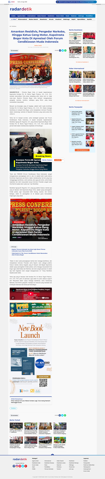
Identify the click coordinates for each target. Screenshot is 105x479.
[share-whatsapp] (65, 50)
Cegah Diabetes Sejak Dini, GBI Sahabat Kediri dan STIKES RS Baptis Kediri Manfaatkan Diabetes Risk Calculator (78, 128)
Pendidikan (89, 16)
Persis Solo (71, 467)
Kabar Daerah (41, 16)
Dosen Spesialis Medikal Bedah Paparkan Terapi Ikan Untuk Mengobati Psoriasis (89, 56)
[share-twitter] (63, 50)
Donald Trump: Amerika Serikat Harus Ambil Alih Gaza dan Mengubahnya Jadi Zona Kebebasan (75, 81)
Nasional (73, 16)
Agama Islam (21, 16)
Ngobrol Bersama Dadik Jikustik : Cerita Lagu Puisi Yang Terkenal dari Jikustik (78, 120)
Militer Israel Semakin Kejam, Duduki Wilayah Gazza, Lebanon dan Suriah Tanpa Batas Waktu (89, 81)
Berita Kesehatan (75, 30)
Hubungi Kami (87, 469)
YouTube (26, 468)
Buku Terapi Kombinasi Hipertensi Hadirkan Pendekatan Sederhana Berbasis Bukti (75, 42)
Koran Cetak (60, 16)
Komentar (15, 50)
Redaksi (85, 460)
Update (58, 160)
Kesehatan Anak (36, 463)
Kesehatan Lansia (61, 463)
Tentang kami (87, 467)
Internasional (31, 16)
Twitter (23, 468)
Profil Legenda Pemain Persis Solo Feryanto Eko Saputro (78, 135)
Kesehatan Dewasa (49, 463)
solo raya (71, 469)
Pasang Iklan (87, 463)
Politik (90, 19)
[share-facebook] (60, 50)
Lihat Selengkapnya (82, 150)
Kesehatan (51, 16)
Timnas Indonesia (48, 469)
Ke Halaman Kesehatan (82, 62)
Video (14, 19)
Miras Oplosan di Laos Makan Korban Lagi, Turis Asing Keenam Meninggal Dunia (30, 401)
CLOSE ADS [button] (6, 4)
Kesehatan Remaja (73, 463)
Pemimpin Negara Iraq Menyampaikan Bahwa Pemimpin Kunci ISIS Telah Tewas (88, 95)
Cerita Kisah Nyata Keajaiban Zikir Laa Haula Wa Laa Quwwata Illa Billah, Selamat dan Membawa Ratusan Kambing (77, 113)
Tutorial (59, 469)
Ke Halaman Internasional (81, 100)
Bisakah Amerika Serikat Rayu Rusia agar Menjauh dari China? (75, 95)
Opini (73, 19)
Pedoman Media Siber (89, 465)
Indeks (13, 16)
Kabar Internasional (76, 68)
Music (67, 16)
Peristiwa (13, 408)
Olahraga (81, 16)
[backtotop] (52, 455)
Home (13, 2)
